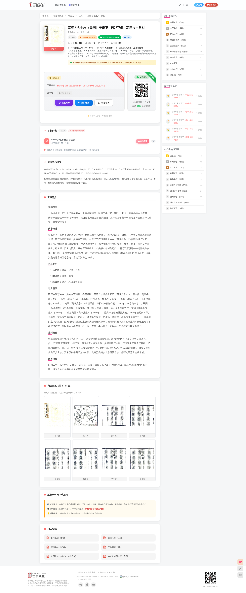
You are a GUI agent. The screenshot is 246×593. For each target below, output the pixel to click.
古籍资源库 (58, 15)
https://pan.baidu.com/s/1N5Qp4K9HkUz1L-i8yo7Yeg (81, 85)
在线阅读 (66, 102)
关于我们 (112, 572)
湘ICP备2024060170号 (109, 576)
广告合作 (102, 572)
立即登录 (85, 102)
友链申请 (81, 572)
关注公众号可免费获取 (111, 37)
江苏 (81, 15)
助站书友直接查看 (88, 37)
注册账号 (105, 102)
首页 (46, 15)
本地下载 (143, 141)
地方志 (71, 15)
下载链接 (51, 85)
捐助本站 (212, 5)
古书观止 (95, 576)
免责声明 (91, 572)
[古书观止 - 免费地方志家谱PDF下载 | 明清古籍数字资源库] (37, 575)
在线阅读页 (115, 178)
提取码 (50, 92)
